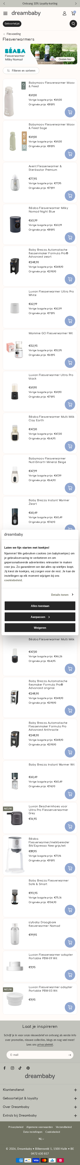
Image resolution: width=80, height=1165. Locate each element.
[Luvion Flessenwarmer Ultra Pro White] (15, 308)
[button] (5, 13)
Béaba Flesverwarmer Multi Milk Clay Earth (51, 418)
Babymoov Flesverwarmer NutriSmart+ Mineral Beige (47, 460)
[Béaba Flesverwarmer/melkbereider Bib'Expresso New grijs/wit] (15, 855)
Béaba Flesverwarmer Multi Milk (51, 639)
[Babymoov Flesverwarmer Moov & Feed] (15, 99)
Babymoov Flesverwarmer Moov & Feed (52, 84)
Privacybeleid (15, 1126)
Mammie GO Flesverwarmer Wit (51, 333)
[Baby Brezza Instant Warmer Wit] (15, 781)
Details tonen (59, 594)
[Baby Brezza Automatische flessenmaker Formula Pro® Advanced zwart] (15, 266)
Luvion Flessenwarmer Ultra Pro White (51, 293)
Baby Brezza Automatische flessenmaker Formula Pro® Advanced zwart (48, 253)
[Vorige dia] (4, 3)
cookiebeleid (13, 580)
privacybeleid (45, 1044)
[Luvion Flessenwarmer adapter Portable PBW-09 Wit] (15, 966)
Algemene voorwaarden (39, 1126)
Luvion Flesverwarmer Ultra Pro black (51, 377)
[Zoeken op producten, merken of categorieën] (40, 24)
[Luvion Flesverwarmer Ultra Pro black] (15, 391)
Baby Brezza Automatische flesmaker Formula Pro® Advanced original (48, 684)
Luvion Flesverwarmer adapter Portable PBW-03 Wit (50, 989)
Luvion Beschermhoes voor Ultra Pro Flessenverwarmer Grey (48, 810)
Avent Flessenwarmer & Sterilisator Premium (45, 168)
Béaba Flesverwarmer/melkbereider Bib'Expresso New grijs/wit (49, 842)
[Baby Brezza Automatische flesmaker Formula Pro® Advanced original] (15, 697)
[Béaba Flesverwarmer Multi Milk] (15, 655)
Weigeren (40, 627)
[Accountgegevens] (64, 13)
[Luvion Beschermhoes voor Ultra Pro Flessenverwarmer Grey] (15, 818)
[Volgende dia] (76, 3)
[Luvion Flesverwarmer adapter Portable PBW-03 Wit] (15, 998)
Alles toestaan (40, 605)
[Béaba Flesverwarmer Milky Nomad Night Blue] (15, 224)
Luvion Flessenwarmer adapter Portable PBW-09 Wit (51, 956)
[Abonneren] (69, 1055)
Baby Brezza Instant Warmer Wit (52, 764)
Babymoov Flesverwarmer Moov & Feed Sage (52, 126)
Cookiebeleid (52, 1131)
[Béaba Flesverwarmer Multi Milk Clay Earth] (15, 433)
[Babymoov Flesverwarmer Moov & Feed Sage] (15, 141)
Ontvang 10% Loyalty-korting (40, 3)
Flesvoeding (14, 33)
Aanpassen (38, 616)
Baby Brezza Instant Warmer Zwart (49, 502)
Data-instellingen (32, 1131)
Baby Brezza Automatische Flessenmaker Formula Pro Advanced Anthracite (48, 726)
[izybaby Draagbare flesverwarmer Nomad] (15, 934)
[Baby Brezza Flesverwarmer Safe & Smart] (15, 897)
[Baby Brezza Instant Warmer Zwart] (15, 516)
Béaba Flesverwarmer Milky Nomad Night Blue (48, 210)
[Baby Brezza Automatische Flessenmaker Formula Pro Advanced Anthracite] (15, 739)
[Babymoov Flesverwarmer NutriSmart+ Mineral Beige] (15, 475)
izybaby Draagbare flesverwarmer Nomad (44, 924)
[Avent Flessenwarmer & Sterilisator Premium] (15, 182)
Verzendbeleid (64, 1126)
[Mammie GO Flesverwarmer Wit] (15, 349)
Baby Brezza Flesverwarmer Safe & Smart (49, 882)
